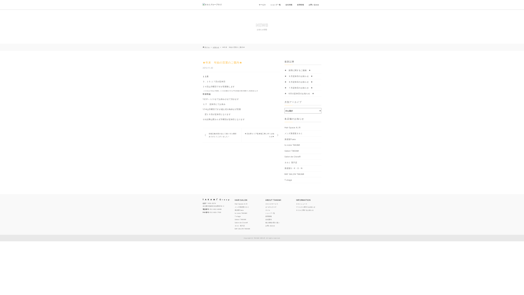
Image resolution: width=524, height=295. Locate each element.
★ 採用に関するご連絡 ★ (298, 70)
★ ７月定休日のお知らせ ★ (299, 88)
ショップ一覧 (275, 5)
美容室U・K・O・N (294, 168)
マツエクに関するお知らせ (305, 207)
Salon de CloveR (293, 156)
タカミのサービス (271, 204)
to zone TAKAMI (292, 145)
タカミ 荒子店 (291, 162)
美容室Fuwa (290, 139)
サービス (262, 5)
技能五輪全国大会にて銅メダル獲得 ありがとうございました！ (223, 135)
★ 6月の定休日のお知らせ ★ (299, 93)
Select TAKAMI (292, 151)
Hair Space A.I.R (292, 127)
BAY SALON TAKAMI (294, 174)
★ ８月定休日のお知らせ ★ (299, 82)
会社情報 (288, 5)
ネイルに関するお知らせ (305, 210)
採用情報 (300, 5)
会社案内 (268, 219)
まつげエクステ (271, 207)
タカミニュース (301, 204)
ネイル (267, 210)
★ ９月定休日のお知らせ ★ (299, 76)
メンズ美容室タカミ (294, 133)
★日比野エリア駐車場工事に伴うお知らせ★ (259, 135)
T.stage (288, 180)
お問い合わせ (314, 5)
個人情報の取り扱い (272, 223)
